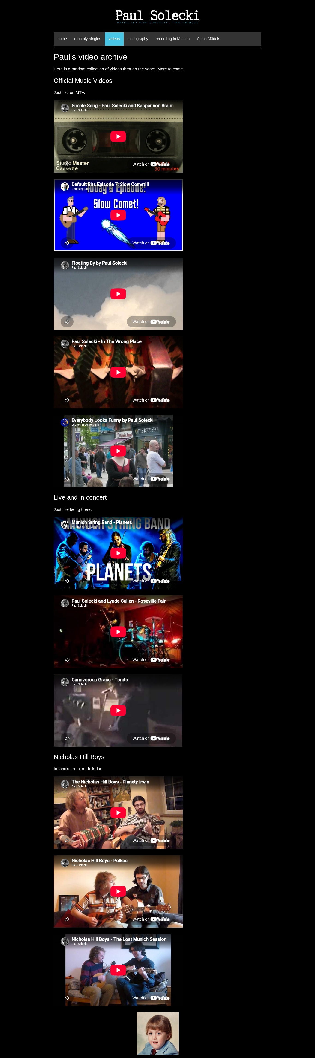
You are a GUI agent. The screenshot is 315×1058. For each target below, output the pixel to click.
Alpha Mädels (208, 39)
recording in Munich (173, 39)
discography (137, 39)
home (62, 39)
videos (114, 39)
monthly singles (87, 39)
